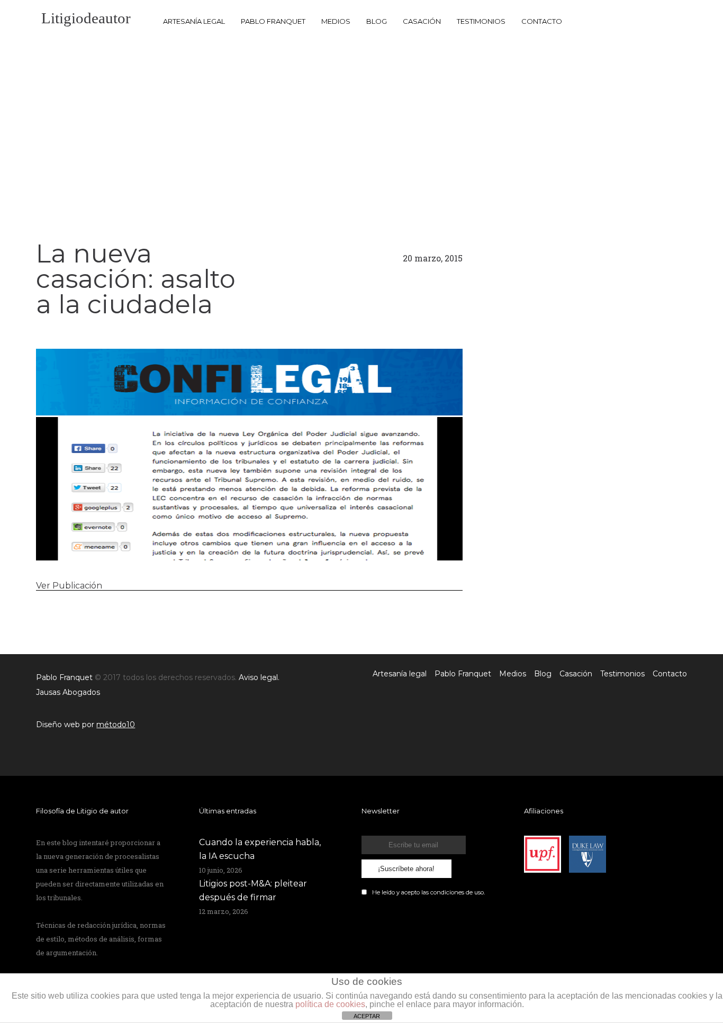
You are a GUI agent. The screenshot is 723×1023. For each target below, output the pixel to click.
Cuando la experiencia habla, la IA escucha (260, 849)
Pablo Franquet (273, 21)
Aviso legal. (259, 677)
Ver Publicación (69, 586)
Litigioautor (86, 18)
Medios (335, 21)
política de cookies (330, 1004)
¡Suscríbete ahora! (406, 869)
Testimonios (481, 21)
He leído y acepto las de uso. (428, 892)
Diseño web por (85, 724)
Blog (376, 21)
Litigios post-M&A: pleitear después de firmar (253, 890)
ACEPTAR (367, 1016)
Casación (422, 21)
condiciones (447, 892)
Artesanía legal (194, 21)
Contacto (541, 21)
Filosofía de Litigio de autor (82, 811)
